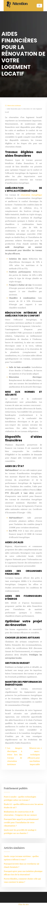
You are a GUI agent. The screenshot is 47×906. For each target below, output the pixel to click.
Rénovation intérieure (14, 105)
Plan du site (23, 904)
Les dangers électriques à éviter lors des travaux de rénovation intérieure (14, 756)
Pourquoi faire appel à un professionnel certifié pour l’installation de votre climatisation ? (21, 822)
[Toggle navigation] (39, 5)
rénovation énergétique (31, 194)
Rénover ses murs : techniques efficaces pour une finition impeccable (33, 756)
